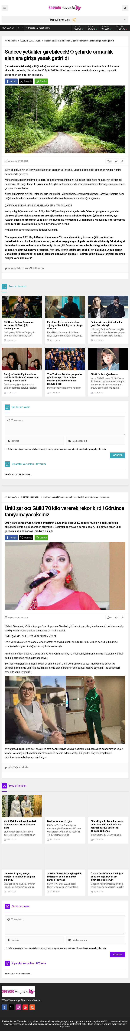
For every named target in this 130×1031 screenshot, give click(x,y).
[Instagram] (18, 1007)
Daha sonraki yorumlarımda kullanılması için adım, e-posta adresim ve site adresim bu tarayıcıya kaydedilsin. (57, 449)
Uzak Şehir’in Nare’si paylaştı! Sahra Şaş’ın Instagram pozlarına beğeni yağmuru (47, 27)
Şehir (19, 268)
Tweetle (28, 81)
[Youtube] (25, 1007)
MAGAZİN (34, 497)
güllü (10, 767)
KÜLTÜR (24, 41)
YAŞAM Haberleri (36, 268)
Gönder (43, 81)
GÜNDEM (24, 497)
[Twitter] (11, 1007)
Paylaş (13, 81)
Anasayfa (12, 41)
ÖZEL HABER (35, 41)
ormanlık (12, 268)
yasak (25, 268)
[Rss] (32, 1007)
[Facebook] (4, 1007)
